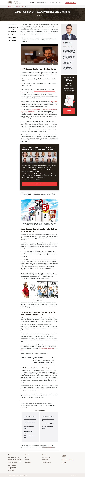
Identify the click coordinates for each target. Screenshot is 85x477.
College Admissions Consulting (14, 461)
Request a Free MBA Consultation (15, 459)
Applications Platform (12, 462)
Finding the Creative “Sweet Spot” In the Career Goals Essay (12, 39)
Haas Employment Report (48, 423)
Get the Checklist (69, 111)
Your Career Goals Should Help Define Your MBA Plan (12, 33)
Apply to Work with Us (39, 184)
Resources (44, 454)
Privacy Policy (74, 475)
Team (26, 457)
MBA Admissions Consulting (14, 457)
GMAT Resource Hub (46, 462)
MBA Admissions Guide (47, 457)
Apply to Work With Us (70, 2)
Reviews (27, 459)
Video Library (45, 459)
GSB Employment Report (30, 419)
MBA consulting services (48, 447)
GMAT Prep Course (12, 467)
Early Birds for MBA (12, 465)
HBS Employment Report (30, 416)
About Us (32, 2)
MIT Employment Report (47, 416)
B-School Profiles (45, 461)
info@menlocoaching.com (67, 459)
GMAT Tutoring (11, 468)
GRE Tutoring (11, 470)
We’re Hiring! (28, 462)
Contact (27, 461)
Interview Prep (11, 464)
